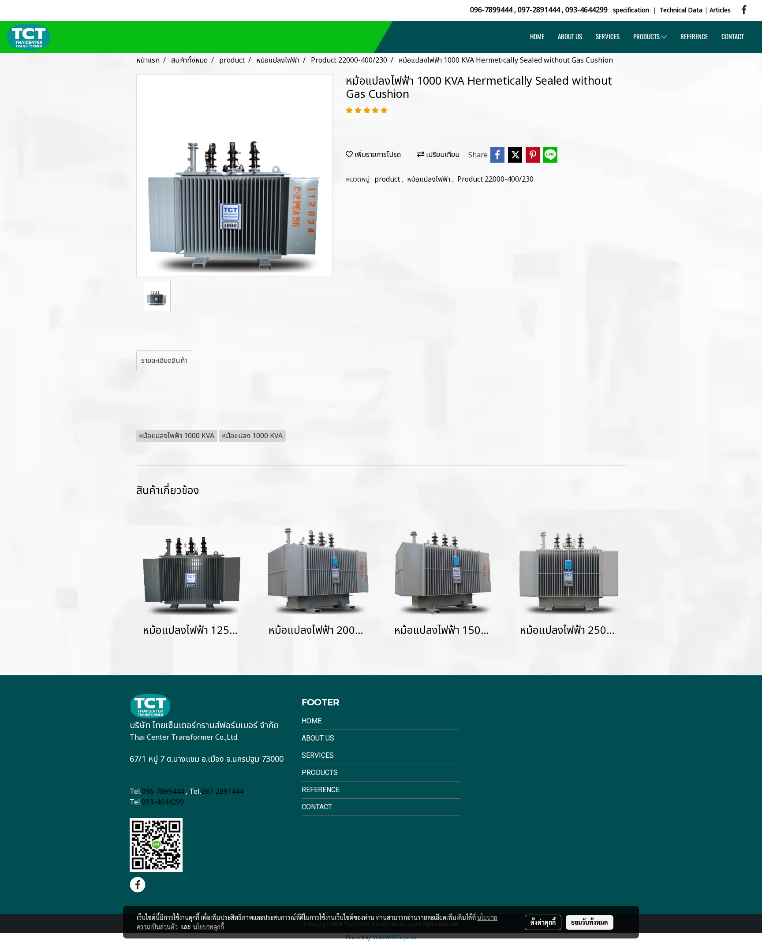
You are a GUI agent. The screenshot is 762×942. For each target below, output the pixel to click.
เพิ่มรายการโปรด (377, 154)
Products (320, 772)
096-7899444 (491, 10)
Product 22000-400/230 (495, 179)
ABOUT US (570, 36)
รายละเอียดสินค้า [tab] (164, 360)
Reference (321, 790)
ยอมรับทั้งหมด (589, 922)
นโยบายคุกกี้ (208, 927)
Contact (317, 807)
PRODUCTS (647, 36)
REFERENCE (694, 36)
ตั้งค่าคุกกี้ (543, 922)
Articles (720, 10)
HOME (537, 36)
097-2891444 (539, 10)
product (388, 179)
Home (311, 721)
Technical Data (681, 10)
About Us (318, 738)
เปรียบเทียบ (441, 154)
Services (318, 755)
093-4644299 (586, 10)
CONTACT (732, 36)
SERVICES (608, 36)
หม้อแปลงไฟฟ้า (429, 179)
